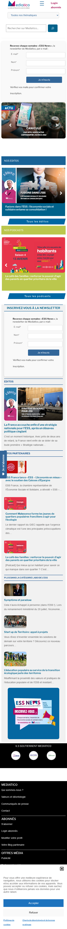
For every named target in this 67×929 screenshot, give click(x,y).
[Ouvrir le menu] (41, 3)
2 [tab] (25, 146)
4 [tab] (32, 146)
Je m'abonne (3, 462)
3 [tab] (28, 146)
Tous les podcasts (37, 296)
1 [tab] (21, 146)
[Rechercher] (53, 28)
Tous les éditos (37, 221)
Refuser (33, 912)
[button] (62, 868)
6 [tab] (38, 146)
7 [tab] (42, 146)
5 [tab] (35, 146)
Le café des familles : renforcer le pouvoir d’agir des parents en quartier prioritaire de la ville (33, 278)
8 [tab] (45, 146)
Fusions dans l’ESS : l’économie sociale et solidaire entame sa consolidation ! (29, 208)
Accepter (34, 903)
